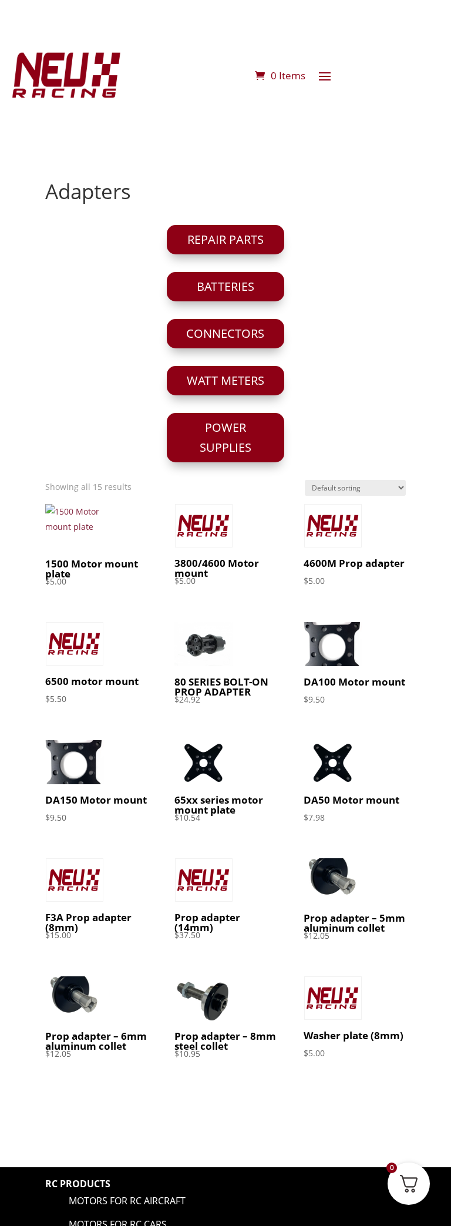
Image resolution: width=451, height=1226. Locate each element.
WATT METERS (225, 380)
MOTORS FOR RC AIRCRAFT (127, 1200)
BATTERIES (225, 286)
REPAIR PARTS (225, 239)
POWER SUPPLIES (225, 437)
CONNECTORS (225, 333)
